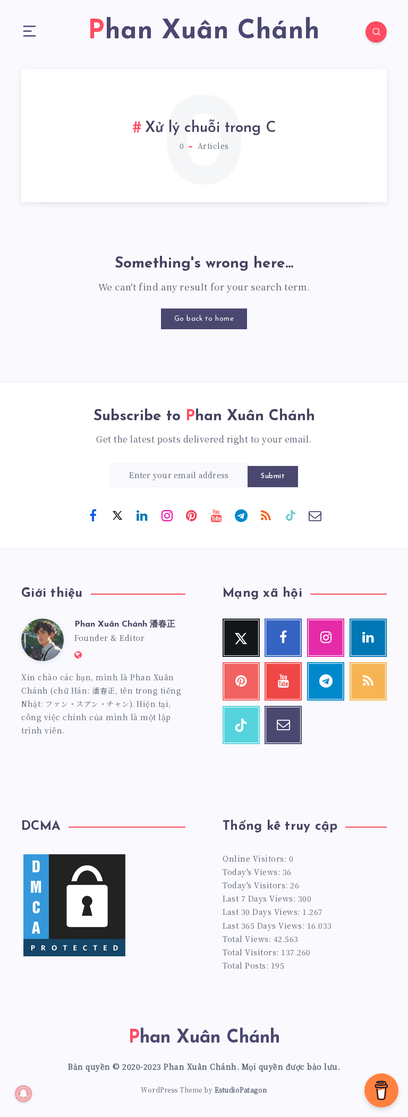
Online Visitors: (256, 858)
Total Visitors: (252, 952)
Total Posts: (247, 965)
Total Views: (248, 938)
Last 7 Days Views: (260, 898)
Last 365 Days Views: (265, 925)
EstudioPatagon (241, 1089)
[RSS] (266, 515)
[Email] (315, 515)
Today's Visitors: (256, 885)
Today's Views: (253, 871)
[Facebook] (93, 515)
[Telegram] (241, 515)
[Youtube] (216, 515)
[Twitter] (117, 515)
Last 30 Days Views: (262, 911)
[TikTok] (290, 515)
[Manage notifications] (23, 1093)
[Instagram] (167, 515)
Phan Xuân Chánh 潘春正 (124, 624)
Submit (273, 476)
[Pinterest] (192, 515)
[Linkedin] (142, 515)
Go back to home (204, 318)
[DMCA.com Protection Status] (74, 955)
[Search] (376, 32)
